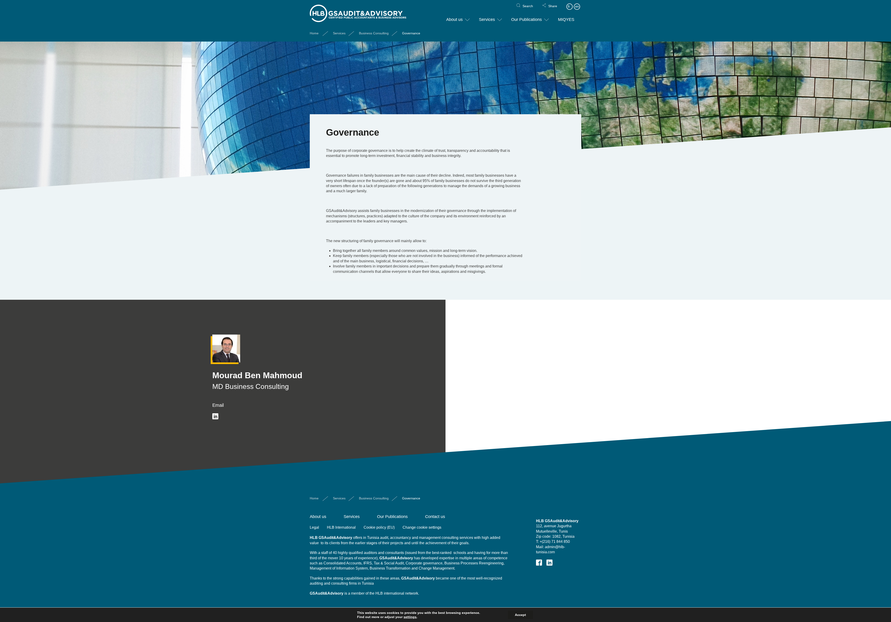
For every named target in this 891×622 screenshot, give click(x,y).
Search (528, 6)
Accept (520, 615)
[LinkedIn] (215, 416)
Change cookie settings (422, 527)
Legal (314, 527)
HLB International (341, 527)
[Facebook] (539, 563)
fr (569, 6)
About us (454, 19)
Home (314, 33)
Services (487, 19)
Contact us (435, 516)
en (577, 6)
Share (552, 6)
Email (218, 405)
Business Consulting (374, 33)
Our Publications (526, 19)
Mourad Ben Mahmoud (257, 375)
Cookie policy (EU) (379, 527)
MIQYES (566, 19)
